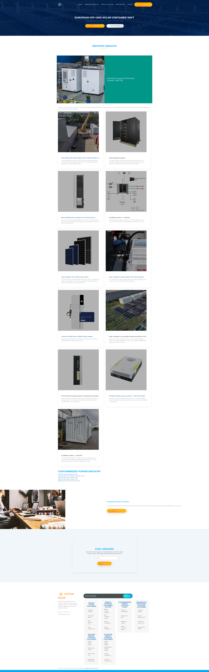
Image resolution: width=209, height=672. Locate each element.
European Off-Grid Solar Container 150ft (108, 21)
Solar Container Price (90, 622)
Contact (130, 4)
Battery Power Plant (124, 616)
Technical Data (142, 4)
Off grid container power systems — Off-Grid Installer (127, 396)
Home (80, 4)
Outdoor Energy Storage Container (108, 637)
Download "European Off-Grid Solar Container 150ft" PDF (120, 79)
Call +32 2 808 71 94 (94, 25)
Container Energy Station (124, 610)
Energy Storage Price (107, 622)
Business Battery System (141, 616)
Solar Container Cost (91, 627)
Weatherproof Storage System (107, 648)
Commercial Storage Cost (141, 622)
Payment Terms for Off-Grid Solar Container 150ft (71, 476)
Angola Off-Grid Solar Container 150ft (68, 479)
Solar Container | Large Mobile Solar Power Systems (126, 277)
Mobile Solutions (107, 4)
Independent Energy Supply (91, 660)
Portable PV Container (90, 610)
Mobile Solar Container (91, 604)
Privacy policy (94, 668)
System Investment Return (124, 628)
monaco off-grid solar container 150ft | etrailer (77, 336)
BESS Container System (106, 616)
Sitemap (86, 668)
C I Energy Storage (140, 610)
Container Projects (91, 4)
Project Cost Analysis (124, 622)
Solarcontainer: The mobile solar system (75, 277)
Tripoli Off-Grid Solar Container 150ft (67, 474)
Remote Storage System (90, 643)
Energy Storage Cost (107, 627)
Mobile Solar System (91, 616)
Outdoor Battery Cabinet (106, 643)
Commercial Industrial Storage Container (141, 605)
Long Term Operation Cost (108, 660)
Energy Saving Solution (141, 627)
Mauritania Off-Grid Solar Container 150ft (69, 481)
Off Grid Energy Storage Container (91, 637)
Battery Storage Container (106, 611)
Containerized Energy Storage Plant (124, 605)
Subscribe (104, 563)
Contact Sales (114, 25)
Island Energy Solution (91, 648)
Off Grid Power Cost (91, 654)
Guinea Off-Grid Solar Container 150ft (68, 477)
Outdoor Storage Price (107, 654)
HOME (88, 21)
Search (127, 596)
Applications (120, 4)
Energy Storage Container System (108, 605)
